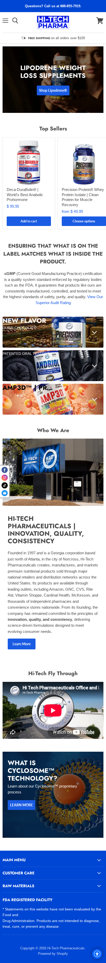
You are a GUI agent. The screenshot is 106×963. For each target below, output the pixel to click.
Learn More (22, 644)
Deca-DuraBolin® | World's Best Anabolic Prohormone (25, 194)
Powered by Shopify (53, 954)
